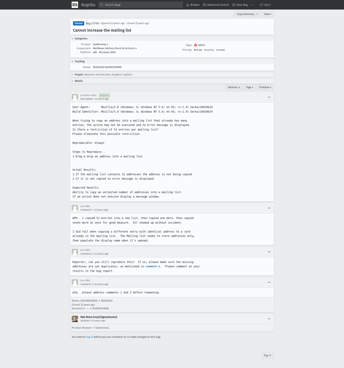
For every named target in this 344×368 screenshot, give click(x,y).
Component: (83, 48)
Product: (86, 44)
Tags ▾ (249, 87)
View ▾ (267, 14)
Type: (189, 45)
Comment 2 (86, 253)
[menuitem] (193, 5)
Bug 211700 (92, 23)
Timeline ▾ (265, 87)
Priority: (187, 49)
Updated (85, 320)
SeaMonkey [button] (100, 44)
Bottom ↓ (234, 87)
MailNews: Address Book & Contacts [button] (115, 48)
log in (89, 336)
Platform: (85, 52)
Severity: (209, 49)
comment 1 (153, 266)
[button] (264, 5)
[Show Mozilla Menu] (75, 5)
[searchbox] (141, 5)
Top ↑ (267, 355)
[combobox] (141, 5)
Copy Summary (245, 14)
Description (86, 98)
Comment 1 (86, 209)
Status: (87, 67)
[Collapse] (269, 97)
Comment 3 (86, 284)
